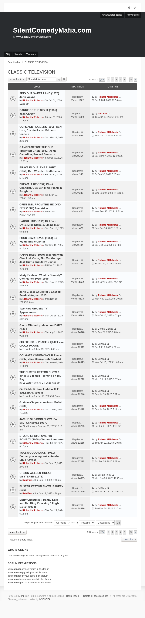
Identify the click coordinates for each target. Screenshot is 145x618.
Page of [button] (102, 80)
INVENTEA (44, 599)
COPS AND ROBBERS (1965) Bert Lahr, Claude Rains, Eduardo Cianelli (40, 130)
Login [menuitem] (134, 7)
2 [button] (112, 79)
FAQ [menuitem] (7, 54)
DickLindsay (28, 426)
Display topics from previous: (39, 522)
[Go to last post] (120, 97)
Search (59, 79)
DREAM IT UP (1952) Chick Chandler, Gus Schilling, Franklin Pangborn (40, 188)
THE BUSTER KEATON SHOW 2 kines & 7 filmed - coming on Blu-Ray (40, 376)
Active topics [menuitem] (133, 15)
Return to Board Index (21, 539)
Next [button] (135, 80)
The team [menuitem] (31, 54)
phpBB (24, 596)
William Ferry (104, 475)
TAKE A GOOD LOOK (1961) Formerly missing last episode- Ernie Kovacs (39, 456)
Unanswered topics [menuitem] (112, 15)
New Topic (15, 79)
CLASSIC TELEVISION (31, 71)
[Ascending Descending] (105, 522)
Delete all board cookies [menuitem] (95, 596)
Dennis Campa (105, 329)
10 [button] (131, 79)
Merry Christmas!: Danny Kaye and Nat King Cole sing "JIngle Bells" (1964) (39, 503)
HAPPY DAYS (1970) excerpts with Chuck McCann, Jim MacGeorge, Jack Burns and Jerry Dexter (41, 258)
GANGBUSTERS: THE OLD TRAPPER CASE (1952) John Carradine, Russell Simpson (37, 151)
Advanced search (64, 79)
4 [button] (120, 79)
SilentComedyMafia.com (52, 30)
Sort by (75, 522)
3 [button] (116, 79)
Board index (72, 596)
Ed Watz (26, 349)
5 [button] (124, 79)
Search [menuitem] (18, 54)
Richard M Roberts (32, 100)
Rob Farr (102, 113)
